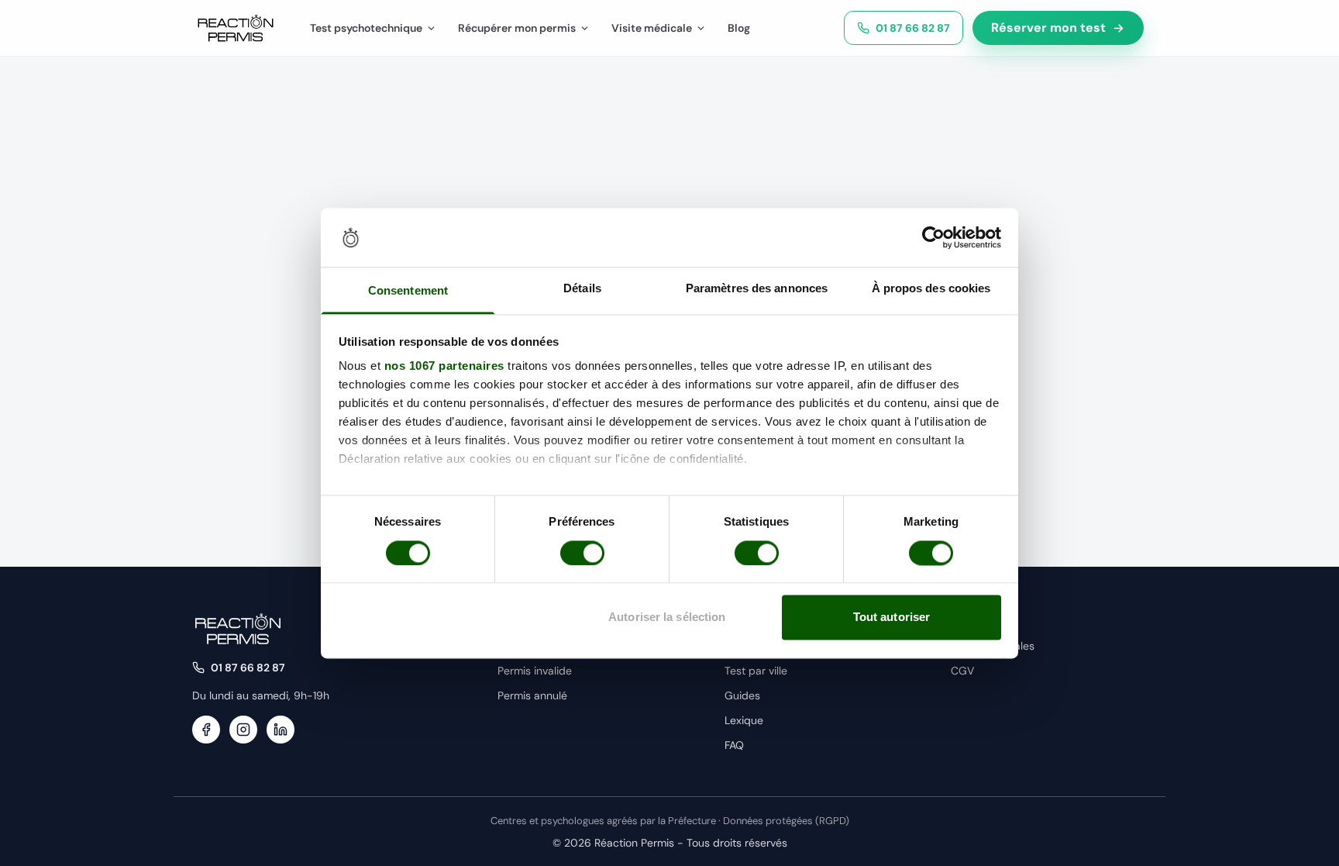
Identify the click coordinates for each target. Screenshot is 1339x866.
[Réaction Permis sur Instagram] (243, 730)
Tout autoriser (891, 617)
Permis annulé (532, 695)
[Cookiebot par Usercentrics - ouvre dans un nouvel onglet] (933, 237)
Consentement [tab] (408, 291)
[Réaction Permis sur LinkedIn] (280, 730)
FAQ (734, 745)
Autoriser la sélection (666, 617)
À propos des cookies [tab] (931, 288)
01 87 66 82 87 (913, 28)
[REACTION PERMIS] (235, 28)
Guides (742, 695)
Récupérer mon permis (517, 28)
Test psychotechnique (366, 28)
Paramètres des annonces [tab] (757, 288)
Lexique (744, 720)
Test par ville (756, 671)
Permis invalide (534, 671)
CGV (962, 671)
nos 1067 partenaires (444, 366)
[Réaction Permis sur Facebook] (206, 730)
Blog (739, 28)
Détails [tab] (582, 288)
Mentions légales (992, 646)
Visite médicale (651, 28)
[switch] (582, 552)
